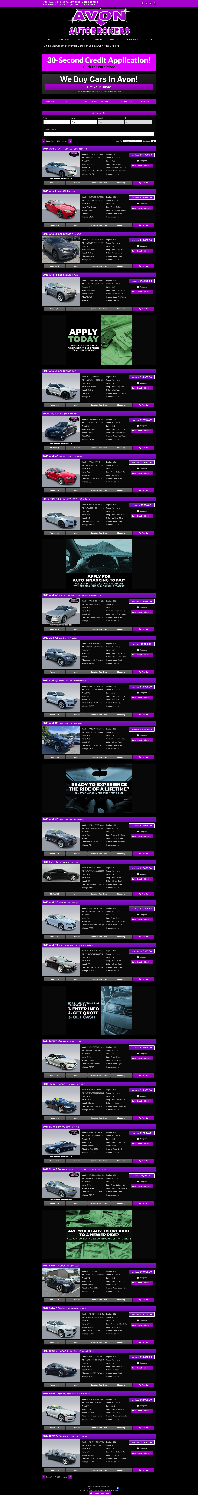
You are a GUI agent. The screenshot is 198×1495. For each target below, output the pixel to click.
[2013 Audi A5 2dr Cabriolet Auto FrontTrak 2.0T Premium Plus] (61, 612)
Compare (143, 161)
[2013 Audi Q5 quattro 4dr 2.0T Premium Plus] (61, 697)
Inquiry (77, 183)
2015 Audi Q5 (62, 723)
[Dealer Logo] (99, 21)
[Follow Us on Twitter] (146, 3)
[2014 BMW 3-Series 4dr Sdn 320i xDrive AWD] (61, 1453)
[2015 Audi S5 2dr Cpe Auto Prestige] (61, 919)
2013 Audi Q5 (64, 680)
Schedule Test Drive (99, 183)
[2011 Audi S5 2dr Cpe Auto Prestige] (61, 873)
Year (45, 118)
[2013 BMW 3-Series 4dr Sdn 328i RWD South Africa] (61, 1368)
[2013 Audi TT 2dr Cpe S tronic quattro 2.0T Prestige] (61, 962)
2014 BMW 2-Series (63, 1041)
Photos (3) (54, 894)
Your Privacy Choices (110, 1488)
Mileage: (85, 174)
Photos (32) (54, 1300)
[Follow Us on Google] (154, 3)
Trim (126, 118)
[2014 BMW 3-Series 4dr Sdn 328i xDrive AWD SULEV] (61, 1410)
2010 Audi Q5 (60, 637)
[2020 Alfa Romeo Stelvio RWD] (61, 430)
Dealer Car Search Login (85, 1488)
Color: (108, 167)
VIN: (83, 158)
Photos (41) (54, 309)
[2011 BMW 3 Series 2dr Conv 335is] (61, 1143)
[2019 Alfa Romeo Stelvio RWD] (61, 388)
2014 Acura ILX (65, 148)
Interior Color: (111, 171)
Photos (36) (54, 979)
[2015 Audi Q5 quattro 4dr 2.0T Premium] (61, 740)
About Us (93, 1486)
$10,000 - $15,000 (70, 101)
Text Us (144, 183)
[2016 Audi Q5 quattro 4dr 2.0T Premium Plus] (61, 836)
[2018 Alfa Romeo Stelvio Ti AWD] (61, 291)
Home (89, 1486)
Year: (84, 161)
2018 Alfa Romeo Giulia (59, 191)
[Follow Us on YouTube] (150, 3)
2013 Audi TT (68, 945)
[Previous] (43, 141)
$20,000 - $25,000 (108, 101)
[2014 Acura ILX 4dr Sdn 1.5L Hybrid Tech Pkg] (61, 165)
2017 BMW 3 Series (65, 1308)
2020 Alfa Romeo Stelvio (60, 413)
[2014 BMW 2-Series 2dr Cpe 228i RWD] (61, 1058)
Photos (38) (54, 1118)
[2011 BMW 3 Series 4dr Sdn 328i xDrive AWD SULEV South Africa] (61, 1186)
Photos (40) (54, 225)
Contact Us (100, 1486)
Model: (84, 167)
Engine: (109, 154)
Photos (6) (54, 266)
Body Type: (110, 164)
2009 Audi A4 (66, 498)
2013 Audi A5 (72, 595)
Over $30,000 (146, 101)
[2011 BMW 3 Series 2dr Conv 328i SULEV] (61, 1101)
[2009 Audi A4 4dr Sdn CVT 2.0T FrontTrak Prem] (61, 516)
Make (73, 118)
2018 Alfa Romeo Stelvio (62, 233)
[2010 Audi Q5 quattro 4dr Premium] (61, 654)
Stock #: (85, 154)
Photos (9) (54, 629)
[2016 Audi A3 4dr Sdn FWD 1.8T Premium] (61, 473)
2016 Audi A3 (63, 456)
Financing (121, 183)
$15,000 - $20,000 (89, 101)
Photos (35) (54, 183)
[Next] (70, 141)
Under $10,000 (51, 101)
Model (100, 118)
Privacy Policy (106, 1486)
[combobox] (56, 122)
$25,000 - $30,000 (127, 101)
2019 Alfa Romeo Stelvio (59, 370)
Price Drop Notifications (141, 166)
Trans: (108, 158)
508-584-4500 (91, 2)
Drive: (108, 161)
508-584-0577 (91, 4)
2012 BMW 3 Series (61, 1265)
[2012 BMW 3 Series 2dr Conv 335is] (61, 1282)
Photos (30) (54, 490)
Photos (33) (54, 405)
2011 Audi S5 (60, 862)
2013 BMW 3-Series (68, 1350)
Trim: (84, 171)
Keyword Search (50, 130)
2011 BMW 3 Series (64, 1084)
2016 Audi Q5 (64, 819)
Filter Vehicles (99, 113)
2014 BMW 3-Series (69, 1393)
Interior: (109, 174)
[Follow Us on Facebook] (142, 3)
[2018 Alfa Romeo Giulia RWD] (61, 208)
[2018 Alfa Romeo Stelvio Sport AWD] (61, 250)
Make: (84, 164)
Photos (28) (54, 533)
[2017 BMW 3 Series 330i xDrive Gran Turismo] (61, 1325)
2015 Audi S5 (60, 902)
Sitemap (102, 1488)
